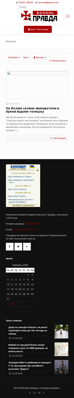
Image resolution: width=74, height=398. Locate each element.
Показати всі (59, 60)
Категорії (13, 57)
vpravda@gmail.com (48, 2)
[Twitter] (39, 392)
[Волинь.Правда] (37, 16)
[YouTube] (44, 392)
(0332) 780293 (26, 2)
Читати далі (59, 138)
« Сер (12, 303)
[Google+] (34, 392)
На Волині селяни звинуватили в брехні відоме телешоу (32, 109)
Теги (25, 57)
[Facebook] (30, 392)
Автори (40, 57)
